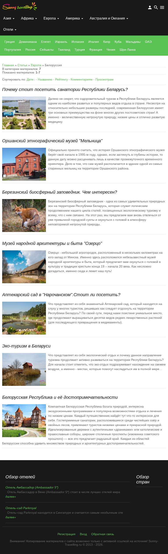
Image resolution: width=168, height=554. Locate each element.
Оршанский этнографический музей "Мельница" (52, 140)
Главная (8, 65)
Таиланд (64, 49)
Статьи (22, 65)
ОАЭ (148, 41)
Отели (8, 29)
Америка (73, 18)
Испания (78, 41)
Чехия (111, 49)
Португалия (12, 49)
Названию (45, 79)
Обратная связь (102, 534)
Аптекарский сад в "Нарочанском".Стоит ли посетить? (61, 294)
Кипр (106, 41)
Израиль (61, 41)
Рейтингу (61, 79)
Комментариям (82, 79)
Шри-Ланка (128, 49)
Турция (80, 49)
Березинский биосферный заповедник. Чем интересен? (59, 192)
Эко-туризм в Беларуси (26, 346)
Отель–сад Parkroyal (20, 508)
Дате (30, 79)
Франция (95, 49)
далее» (10, 496)
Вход (83, 534)
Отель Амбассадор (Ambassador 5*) (31, 487)
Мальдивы (133, 41)
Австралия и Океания (107, 18)
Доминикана (28, 41)
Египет (46, 41)
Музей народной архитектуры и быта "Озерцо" (52, 243)
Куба (118, 41)
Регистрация (66, 534)
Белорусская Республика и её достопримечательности (60, 397)
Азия (7, 18)
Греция (9, 41)
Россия (30, 49)
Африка (27, 18)
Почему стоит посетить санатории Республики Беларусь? (65, 89)
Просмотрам (104, 79)
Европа (50, 18)
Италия (93, 41)
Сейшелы (47, 49)
